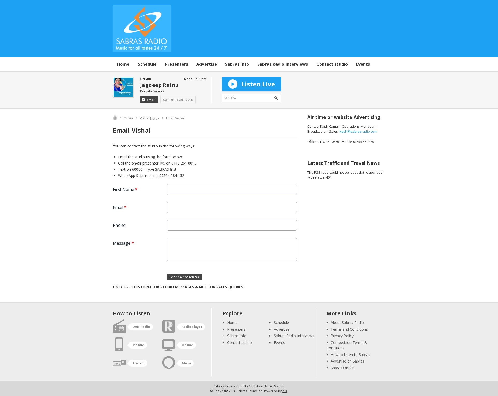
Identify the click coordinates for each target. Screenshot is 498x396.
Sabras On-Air (342, 367)
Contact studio (332, 64)
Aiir (284, 391)
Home (123, 64)
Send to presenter (184, 277)
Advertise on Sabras (347, 361)
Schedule (147, 64)
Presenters (176, 64)
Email (151, 100)
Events (363, 64)
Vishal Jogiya (150, 118)
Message (123, 243)
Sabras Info (237, 64)
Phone (119, 225)
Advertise (206, 64)
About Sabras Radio (347, 322)
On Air (128, 118)
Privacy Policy (342, 335)
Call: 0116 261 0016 (178, 100)
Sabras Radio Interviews (282, 64)
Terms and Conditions (349, 329)
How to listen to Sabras (350, 354)
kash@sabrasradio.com (358, 131)
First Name (125, 189)
